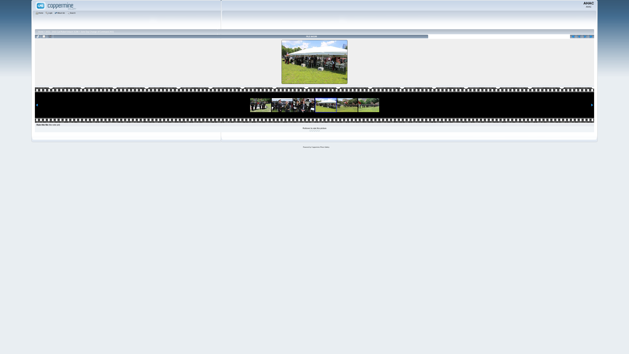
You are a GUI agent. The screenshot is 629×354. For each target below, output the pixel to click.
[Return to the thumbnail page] (38, 36)
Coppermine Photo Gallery (320, 147)
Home (41, 32)
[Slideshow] (50, 36)
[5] (319, 130)
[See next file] (585, 36)
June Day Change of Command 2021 (97, 32)
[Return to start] (573, 36)
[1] (310, 130)
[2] (312, 130)
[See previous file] (579, 36)
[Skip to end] (591, 36)
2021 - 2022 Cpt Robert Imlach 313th (62, 32)
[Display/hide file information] (44, 36)
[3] (315, 130)
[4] (317, 130)
